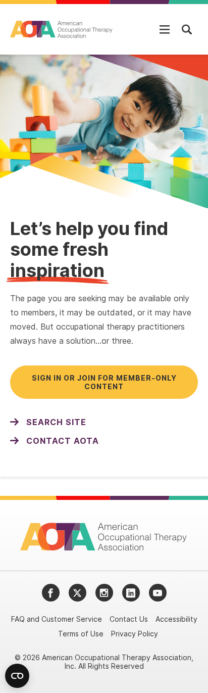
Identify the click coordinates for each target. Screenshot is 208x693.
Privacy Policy (134, 633)
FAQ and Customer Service (56, 619)
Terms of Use (80, 633)
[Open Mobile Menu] (164, 29)
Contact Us (129, 619)
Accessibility (176, 619)
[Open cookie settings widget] (17, 676)
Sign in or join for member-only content (104, 382)
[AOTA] (62, 29)
